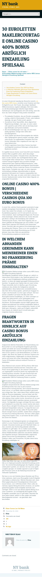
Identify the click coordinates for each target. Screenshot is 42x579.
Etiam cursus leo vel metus (17, 72)
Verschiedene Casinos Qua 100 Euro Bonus (20, 87)
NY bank (21, 567)
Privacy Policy (24, 570)
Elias (7, 514)
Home (4, 72)
